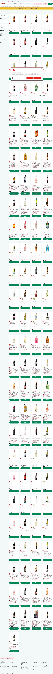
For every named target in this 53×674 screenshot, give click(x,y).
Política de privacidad (24, 667)
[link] (9, 658)
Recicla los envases (45, 667)
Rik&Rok (33, 663)
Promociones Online (14, 665)
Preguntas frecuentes (14, 663)
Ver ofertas (35, 8)
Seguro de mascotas (45, 669)
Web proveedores (45, 663)
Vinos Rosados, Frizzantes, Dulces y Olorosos (3, 40)
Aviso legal (23, 664)
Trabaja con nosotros (3, 663)
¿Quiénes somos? (3, 662)
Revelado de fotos (34, 666)
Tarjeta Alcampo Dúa (35, 662)
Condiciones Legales (14, 666)
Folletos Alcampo (13, 662)
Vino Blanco (2, 33)
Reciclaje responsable (45, 666)
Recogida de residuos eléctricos (37, 669)
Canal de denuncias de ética (4, 667)
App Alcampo (2, 665)
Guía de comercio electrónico (15, 669)
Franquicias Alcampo (45, 662)
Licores (1, 42)
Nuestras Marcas (28, 6)
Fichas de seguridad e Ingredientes (24, 669)
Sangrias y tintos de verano (3, 37)
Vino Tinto (2, 31)
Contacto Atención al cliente (4, 666)
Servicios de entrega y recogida (16, 667)
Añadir (14, 33)
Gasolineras (33, 665)
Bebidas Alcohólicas (3, 43)
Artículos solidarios (35, 667)
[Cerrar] (41, 69)
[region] (27, 74)
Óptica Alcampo (44, 665)
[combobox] (20, 4)
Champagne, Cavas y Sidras (3, 35)
